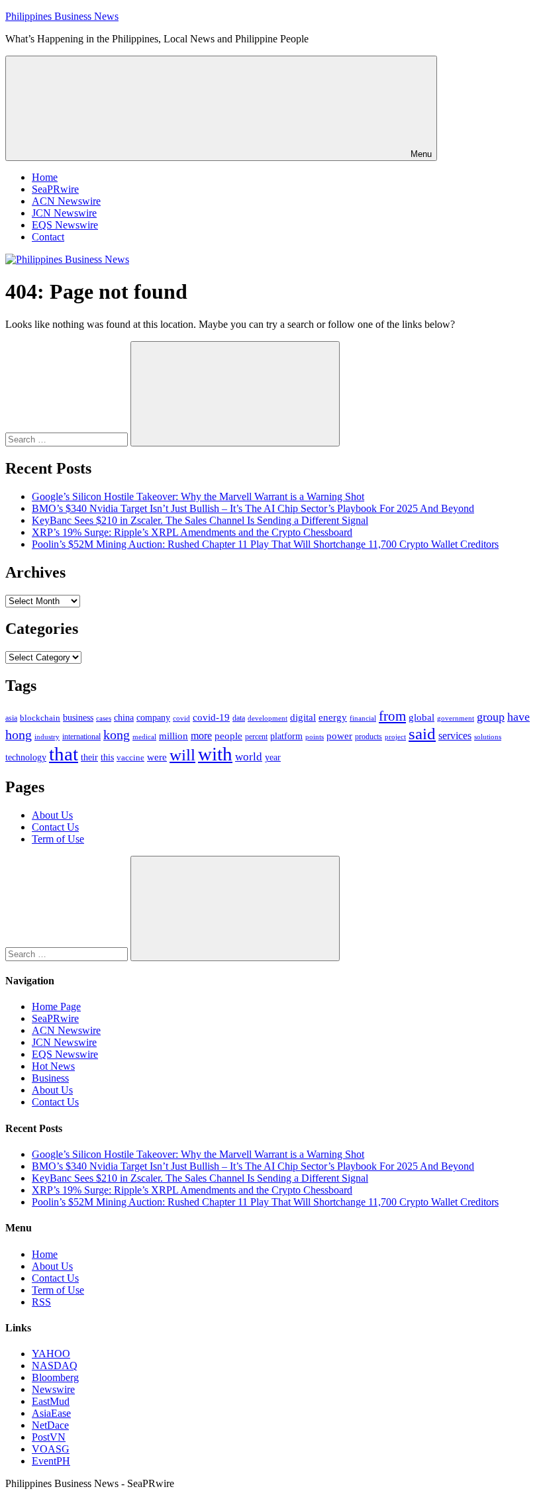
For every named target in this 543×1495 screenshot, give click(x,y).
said (422, 734)
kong (116, 735)
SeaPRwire (55, 189)
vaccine (130, 757)
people (228, 735)
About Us (52, 815)
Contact (48, 236)
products (368, 737)
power (339, 736)
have (518, 716)
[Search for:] (67, 438)
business (78, 717)
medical (144, 737)
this (107, 757)
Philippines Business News (62, 16)
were (157, 757)
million (173, 736)
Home (45, 177)
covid (181, 718)
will (182, 755)
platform (286, 736)
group (491, 716)
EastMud (51, 1401)
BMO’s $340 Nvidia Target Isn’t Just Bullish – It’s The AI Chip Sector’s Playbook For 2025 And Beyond (253, 508)
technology (25, 757)
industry (47, 737)
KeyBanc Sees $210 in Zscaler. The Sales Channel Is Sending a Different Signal (200, 520)
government (455, 718)
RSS (41, 1302)
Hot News (53, 1066)
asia (11, 718)
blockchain (40, 718)
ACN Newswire (66, 201)
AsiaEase (51, 1413)
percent (256, 737)
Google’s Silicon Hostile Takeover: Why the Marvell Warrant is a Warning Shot (198, 496)
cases (103, 718)
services (454, 735)
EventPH (51, 1461)
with (215, 753)
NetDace (50, 1425)
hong (18, 735)
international (81, 736)
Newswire (53, 1389)
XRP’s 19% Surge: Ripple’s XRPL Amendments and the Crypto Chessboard (192, 532)
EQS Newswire (65, 225)
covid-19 (211, 717)
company (153, 718)
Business (50, 1078)
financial (363, 718)
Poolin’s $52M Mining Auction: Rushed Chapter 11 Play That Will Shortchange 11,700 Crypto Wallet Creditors (265, 544)
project (395, 737)
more (201, 735)
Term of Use (58, 839)
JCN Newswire (64, 213)
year (273, 757)
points (314, 737)
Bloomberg (55, 1377)
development (267, 718)
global (421, 717)
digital (303, 717)
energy (333, 717)
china (124, 718)
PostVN (49, 1437)
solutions (487, 737)
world (248, 756)
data (238, 718)
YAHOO (51, 1353)
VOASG (51, 1449)
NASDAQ (54, 1365)
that (63, 753)
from (392, 716)
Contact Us (55, 827)
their (89, 757)
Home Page (56, 1006)
